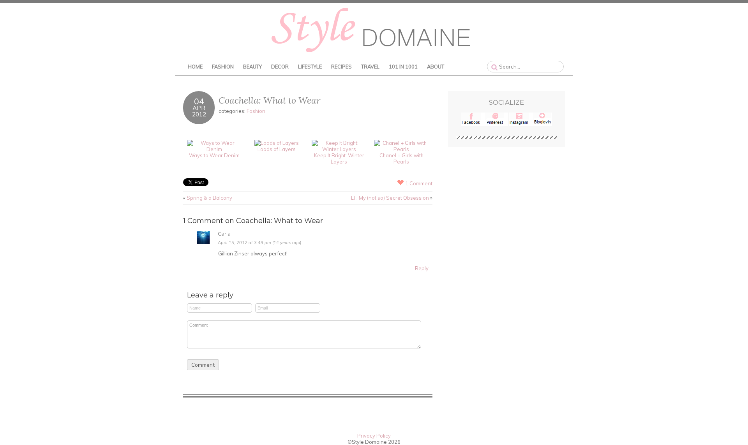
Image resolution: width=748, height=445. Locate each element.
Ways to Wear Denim (214, 155)
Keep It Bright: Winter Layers (339, 158)
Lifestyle (310, 66)
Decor (280, 66)
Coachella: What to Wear (269, 100)
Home (195, 66)
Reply (422, 268)
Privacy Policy (374, 436)
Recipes (341, 66)
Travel (370, 66)
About (435, 66)
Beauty (252, 66)
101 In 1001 (403, 66)
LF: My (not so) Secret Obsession (390, 198)
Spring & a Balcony (209, 198)
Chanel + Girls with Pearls (401, 158)
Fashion (223, 66)
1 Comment (418, 183)
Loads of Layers (277, 149)
